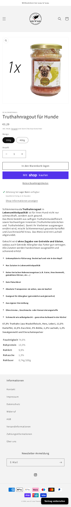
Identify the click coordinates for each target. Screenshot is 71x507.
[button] (4, 18)
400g (22, 140)
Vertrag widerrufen (54, 501)
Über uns (11, 441)
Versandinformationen (19, 426)
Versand (14, 129)
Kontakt (11, 389)
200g (8, 140)
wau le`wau (31, 501)
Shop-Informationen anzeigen (22, 200)
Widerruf (11, 411)
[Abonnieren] (60, 462)
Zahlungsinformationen (19, 433)
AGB (9, 419)
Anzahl (5, 147)
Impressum (13, 396)
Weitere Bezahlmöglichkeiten (35, 183)
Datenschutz (13, 404)
